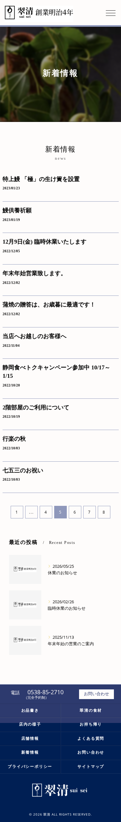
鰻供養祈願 (17, 210)
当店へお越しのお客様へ (34, 336)
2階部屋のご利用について (36, 407)
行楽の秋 (14, 439)
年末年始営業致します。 (34, 273)
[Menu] (111, 12)
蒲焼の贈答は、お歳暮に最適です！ (49, 304)
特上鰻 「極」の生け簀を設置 (41, 179)
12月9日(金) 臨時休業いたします (44, 241)
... (31, 512)
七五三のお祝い (23, 470)
